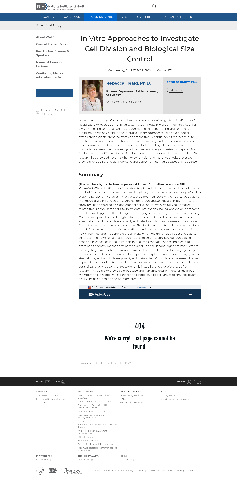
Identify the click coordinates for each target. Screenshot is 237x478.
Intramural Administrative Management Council (91, 416)
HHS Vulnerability (130, 470)
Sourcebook (71, 16)
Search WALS (45, 25)
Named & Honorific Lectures (49, 64)
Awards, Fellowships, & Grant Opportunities (92, 432)
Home (97, 470)
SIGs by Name (168, 395)
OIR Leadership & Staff (47, 395)
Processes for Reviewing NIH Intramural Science (92, 406)
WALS (123, 399)
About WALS (45, 37)
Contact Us (107, 470)
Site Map (180, 470)
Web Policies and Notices (160, 470)
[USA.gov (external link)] (71, 470)
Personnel (83, 421)
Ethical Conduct (86, 437)
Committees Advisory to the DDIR (95, 401)
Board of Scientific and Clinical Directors (93, 396)
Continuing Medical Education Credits (50, 75)
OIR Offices (42, 402)
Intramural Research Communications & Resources (97, 449)
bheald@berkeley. (182, 81)
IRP (145, 18)
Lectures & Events (100, 16)
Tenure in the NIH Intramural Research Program (97, 425)
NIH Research (132, 402)
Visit (43, 460)
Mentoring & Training (88, 440)
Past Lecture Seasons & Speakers (52, 53)
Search (190, 470)
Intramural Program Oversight (93, 411)
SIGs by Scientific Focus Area (175, 399)
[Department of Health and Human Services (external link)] (40, 470)
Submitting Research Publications (95, 444)
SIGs (124, 16)
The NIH (172, 18)
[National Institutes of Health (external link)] (53, 470)
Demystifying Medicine (131, 395)
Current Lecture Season (53, 44)
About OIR (47, 16)
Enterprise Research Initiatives (51, 399)
